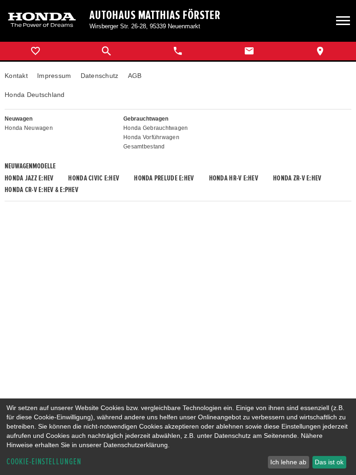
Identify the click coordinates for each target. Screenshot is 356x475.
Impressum (54, 75)
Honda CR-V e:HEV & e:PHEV (41, 189)
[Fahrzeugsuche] (107, 51)
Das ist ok (329, 462)
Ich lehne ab (288, 462)
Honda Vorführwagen (151, 137)
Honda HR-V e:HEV (233, 178)
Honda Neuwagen (29, 128)
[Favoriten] (35, 51)
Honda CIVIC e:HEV (93, 178)
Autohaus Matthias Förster (155, 15)
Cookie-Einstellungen (44, 461)
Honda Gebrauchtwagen (155, 128)
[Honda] (42, 20)
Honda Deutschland (35, 94)
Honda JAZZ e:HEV (29, 178)
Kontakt (16, 75)
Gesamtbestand (144, 146)
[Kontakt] (249, 51)
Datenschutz (100, 75)
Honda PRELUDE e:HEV (164, 178)
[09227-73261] (178, 51)
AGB (135, 75)
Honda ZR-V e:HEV (297, 178)
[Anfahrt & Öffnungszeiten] (320, 51)
